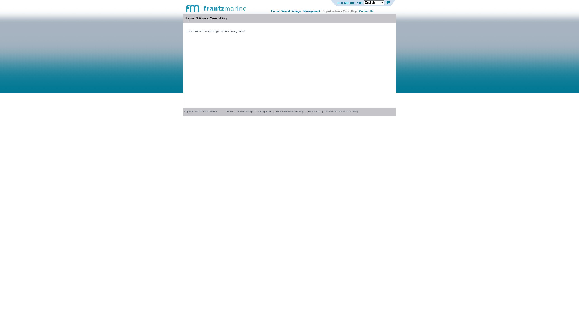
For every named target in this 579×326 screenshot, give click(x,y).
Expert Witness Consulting (290, 111)
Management (264, 111)
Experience (314, 111)
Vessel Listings (245, 111)
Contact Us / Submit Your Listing (341, 111)
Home (230, 111)
